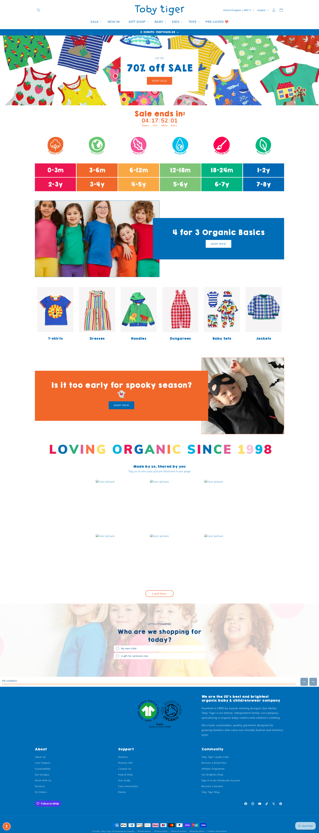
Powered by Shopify (124, 831)
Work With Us (43, 780)
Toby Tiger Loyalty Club (215, 756)
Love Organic (42, 762)
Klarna (122, 792)
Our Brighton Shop (212, 774)
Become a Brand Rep (214, 762)
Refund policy (144, 831)
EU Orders (41, 792)
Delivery (122, 756)
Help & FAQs (125, 774)
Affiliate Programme (213, 768)
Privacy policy (160, 831)
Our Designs (42, 774)
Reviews (40, 786)
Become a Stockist (212, 786)
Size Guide (124, 780)
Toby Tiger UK (107, 831)
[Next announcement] (283, 32)
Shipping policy (197, 831)
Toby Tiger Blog (210, 792)
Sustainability (42, 768)
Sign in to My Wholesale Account (221, 780)
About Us (40, 756)
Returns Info (125, 762)
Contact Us (124, 768)
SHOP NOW (218, 243)
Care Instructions (128, 786)
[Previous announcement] (36, 32)
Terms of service (178, 831)
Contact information (217, 831)
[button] (38, 10)
